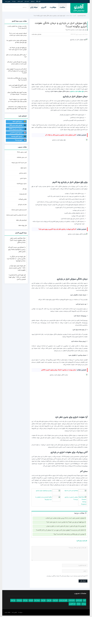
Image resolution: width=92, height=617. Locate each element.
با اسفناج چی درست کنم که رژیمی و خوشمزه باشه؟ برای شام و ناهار (16, 249)
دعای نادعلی (23, 178)
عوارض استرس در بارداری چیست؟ (71, 498)
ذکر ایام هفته (23, 194)
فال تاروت (55, 600)
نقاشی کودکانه (23, 199)
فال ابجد (43, 600)
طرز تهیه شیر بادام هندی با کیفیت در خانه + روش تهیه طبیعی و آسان (17, 277)
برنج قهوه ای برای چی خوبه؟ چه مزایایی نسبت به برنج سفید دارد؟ (65, 522)
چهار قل (25, 189)
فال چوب (49, 600)
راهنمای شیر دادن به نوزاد (71, 490)
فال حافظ (38, 1)
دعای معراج (24, 168)
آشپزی (43, 7)
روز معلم (13, 600)
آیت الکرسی (72, 604)
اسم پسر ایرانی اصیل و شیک (19, 210)
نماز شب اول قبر (22, 204)
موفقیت (53, 7)
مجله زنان (34, 7)
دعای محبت (71, 600)
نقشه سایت (7, 612)
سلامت (62, 7)
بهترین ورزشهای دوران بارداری (44, 490)
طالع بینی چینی (63, 600)
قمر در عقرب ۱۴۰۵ (22, 152)
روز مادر (84, 604)
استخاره (32, 1)
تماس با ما (7, 1)
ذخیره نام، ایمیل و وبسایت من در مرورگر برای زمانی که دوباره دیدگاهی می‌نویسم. (66, 576)
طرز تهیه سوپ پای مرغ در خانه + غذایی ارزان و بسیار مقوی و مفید (17, 268)
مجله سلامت (69, 15)
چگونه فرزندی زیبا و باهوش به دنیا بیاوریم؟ (43, 498)
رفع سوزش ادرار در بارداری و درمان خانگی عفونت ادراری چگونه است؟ (61, 24)
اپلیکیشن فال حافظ (21, 220)
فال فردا (31, 600)
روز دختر (25, 600)
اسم (84, 600)
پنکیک (78, 604)
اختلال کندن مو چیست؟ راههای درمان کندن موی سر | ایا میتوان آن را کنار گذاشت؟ (60, 530)
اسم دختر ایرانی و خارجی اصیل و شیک (16, 215)
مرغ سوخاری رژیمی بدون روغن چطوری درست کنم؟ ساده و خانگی (17, 240)
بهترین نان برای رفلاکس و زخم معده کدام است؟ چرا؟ (69, 534)
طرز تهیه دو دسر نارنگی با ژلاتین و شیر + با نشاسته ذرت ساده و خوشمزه (16, 259)
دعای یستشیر (23, 173)
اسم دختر (27, 1)
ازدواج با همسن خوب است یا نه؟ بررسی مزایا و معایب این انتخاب (65, 518)
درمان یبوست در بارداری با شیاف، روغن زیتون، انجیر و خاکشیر (58, 370)
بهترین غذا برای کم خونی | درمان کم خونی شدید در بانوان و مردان (65, 526)
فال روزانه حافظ (23, 225)
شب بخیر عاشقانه (22, 157)
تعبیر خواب (20, 1)
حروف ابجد (37, 600)
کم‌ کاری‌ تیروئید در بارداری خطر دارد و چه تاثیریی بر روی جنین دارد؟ (57, 229)
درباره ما (14, 1)
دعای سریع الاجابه (22, 183)
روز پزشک (19, 600)
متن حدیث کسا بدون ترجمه (19, 162)
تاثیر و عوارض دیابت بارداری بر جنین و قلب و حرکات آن (60, 135)
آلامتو (74, 15)
